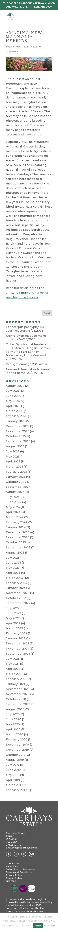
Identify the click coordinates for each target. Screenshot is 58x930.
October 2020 (16, 699)
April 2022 (13, 623)
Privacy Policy (14, 875)
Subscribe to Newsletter (20, 869)
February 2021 (16, 679)
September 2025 (18, 441)
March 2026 (14, 411)
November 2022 (17, 593)
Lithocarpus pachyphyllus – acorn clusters (26, 328)
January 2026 (15, 421)
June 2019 (13, 770)
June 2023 (13, 562)
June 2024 (13, 502)
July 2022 (12, 608)
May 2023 (13, 567)
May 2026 (13, 401)
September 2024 (18, 487)
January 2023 (15, 588)
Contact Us (12, 863)
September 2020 (18, 704)
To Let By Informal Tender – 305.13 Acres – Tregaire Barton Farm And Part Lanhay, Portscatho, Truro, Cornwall (28, 350)
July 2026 (12, 390)
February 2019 (16, 790)
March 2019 (14, 785)
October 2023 (16, 542)
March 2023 (14, 578)
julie (11, 46)
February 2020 (16, 739)
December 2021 (17, 643)
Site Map (11, 880)
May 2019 (12, 775)
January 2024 (16, 527)
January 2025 (15, 476)
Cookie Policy (14, 878)
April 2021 (13, 668)
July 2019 (12, 764)
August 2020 (15, 709)
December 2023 (17, 532)
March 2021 (14, 674)
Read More (49, 925)
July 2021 (12, 658)
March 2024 (14, 517)
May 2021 (12, 663)
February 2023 (16, 583)
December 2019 (17, 744)
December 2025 (17, 426)
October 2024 (16, 482)
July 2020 (13, 714)
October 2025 (16, 436)
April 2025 (13, 461)
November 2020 (17, 694)
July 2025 (12, 451)
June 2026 (13, 396)
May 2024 (13, 507)
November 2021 (17, 648)
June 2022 (13, 613)
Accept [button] (38, 925)
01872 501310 (13, 844)
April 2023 (13, 572)
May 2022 (13, 618)
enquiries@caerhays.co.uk (22, 847)
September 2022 (18, 603)
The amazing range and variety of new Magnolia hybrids (27, 292)
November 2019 (17, 749)
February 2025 (16, 471)
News (34, 46)
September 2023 (18, 547)
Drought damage (18, 364)
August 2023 (15, 552)
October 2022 (16, 598)
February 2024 (16, 522)
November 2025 (17, 431)
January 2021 (15, 684)
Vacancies (12, 866)
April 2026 (13, 406)
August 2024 (15, 492)
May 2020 (13, 724)
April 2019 (13, 780)
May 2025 (12, 456)
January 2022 (15, 638)
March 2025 (14, 466)
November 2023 (17, 537)
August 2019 (15, 759)
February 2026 (16, 416)
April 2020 (13, 729)
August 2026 (15, 386)
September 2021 (18, 653)
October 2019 (16, 754)
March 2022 (14, 628)
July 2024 (13, 497)
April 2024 (13, 512)
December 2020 (18, 689)
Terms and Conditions (19, 872)
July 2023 (12, 557)
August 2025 (15, 446)
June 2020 (13, 719)
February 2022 (16, 633)
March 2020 (14, 734)
